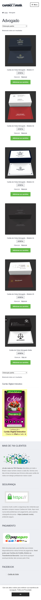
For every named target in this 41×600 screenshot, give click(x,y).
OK (20, 594)
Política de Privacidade (24, 590)
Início (6, 13)
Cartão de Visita (13, 574)
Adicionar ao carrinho (20, 82)
